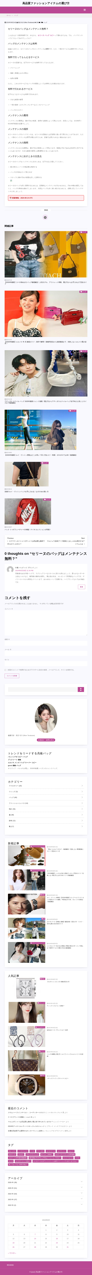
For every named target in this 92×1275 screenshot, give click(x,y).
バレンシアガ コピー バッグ (18, 757)
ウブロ (77, 1158)
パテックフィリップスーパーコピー (57, 1078)
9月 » (14, 1253)
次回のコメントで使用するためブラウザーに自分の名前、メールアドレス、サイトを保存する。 (41, 670)
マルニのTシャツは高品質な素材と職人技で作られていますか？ (30, 1122)
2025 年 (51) (12, 1188)
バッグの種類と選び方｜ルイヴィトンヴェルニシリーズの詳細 (65, 1055)
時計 (12, 809)
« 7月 (10, 1253)
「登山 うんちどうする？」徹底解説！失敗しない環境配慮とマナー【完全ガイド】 (65, 850)
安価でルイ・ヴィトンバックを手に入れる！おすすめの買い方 (27, 491)
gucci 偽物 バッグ (14, 765)
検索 (81, 689)
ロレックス (12, 1151)
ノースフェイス (23, 1151)
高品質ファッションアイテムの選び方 (46, 3)
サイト (7, 660)
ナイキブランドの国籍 (16, 1117)
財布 (12, 821)
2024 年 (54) (12, 1194)
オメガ (11, 1161)
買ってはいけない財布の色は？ (18, 1164)
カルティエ (12, 1154)
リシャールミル (68, 1158)
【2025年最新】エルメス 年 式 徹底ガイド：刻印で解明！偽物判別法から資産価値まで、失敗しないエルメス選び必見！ (46, 342)
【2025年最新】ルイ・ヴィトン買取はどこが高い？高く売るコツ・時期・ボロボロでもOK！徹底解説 (40, 455)
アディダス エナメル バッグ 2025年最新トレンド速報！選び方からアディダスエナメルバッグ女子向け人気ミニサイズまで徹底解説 (46, 402)
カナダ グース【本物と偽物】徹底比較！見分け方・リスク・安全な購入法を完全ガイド (65, 923)
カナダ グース (50, 1151)
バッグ (45, 22)
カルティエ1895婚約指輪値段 (18, 1158)
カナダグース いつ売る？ (23, 1161)
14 (35, 1238)
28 (35, 1247)
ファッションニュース (18, 803)
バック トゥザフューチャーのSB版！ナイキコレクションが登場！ (28, 529)
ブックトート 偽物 (14, 760)
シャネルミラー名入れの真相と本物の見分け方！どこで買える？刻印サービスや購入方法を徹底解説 (65, 947)
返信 (81, 587)
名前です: (11, 735)
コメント (9, 609)
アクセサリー (15, 786)
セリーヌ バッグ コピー (46, 35)
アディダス (40, 1151)
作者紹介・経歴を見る (46, 740)
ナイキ (32, 1151)
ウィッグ (13, 791)
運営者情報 (10, 1265)
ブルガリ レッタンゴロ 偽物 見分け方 (58, 981)
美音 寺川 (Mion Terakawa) (26, 22)
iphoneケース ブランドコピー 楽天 (57, 1030)
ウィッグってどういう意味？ (55, 1006)
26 (13, 1247)
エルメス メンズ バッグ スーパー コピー (22, 762)
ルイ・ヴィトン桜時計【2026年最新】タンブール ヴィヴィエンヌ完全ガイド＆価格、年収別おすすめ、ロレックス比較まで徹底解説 (65, 899)
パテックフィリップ (32, 1154)
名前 (7, 639)
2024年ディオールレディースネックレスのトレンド (26, 1126)
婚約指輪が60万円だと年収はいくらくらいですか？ (45, 1158)
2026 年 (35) (12, 1182)
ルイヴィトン (62, 1151)
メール (8, 649)
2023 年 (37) (12, 1199)
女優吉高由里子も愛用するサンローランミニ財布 (25, 1131)
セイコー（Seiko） (47, 1154)
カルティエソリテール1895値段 (65, 1154)
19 (13, 1243)
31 (68, 1247)
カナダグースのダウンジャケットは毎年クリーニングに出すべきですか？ (55, 1161)
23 (57, 1243)
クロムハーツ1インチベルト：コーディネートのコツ (26, 1112)
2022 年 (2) (12, 1205)
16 (57, 1238)
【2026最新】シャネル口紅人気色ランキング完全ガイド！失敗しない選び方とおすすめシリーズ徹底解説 (65, 874)
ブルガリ (21, 1154)
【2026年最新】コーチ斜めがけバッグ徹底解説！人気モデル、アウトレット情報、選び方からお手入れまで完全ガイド (46, 283)
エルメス (71, 1151)
